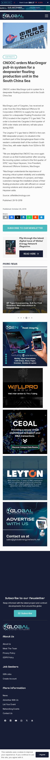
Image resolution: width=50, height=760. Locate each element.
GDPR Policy (8, 657)
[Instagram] (21, 720)
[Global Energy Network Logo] (13, 16)
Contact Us (7, 713)
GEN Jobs (7, 674)
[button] (46, 15)
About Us (7, 644)
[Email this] (5, 217)
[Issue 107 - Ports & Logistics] (10, 247)
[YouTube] (16, 720)
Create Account (10, 679)
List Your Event (9, 704)
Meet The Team (10, 648)
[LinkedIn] (10, 720)
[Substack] (32, 720)
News (5, 695)
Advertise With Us (10, 700)
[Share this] (11, 217)
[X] (26, 720)
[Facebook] (5, 720)
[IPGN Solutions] (25, 10)
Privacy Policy (9, 653)
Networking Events (11, 709)
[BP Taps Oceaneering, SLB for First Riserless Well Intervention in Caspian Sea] (25, 291)
